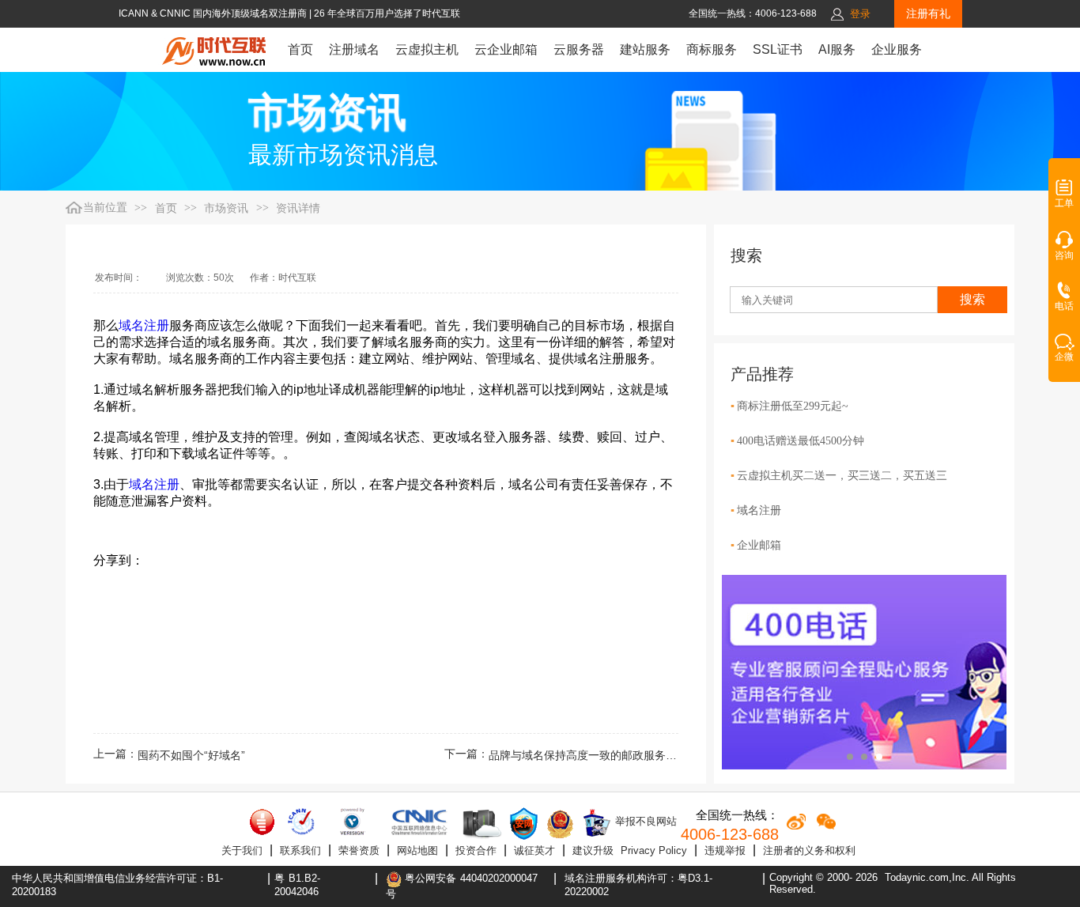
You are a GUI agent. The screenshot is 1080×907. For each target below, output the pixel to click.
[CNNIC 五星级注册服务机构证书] (262, 821)
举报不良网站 (644, 821)
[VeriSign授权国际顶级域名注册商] (354, 821)
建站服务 (645, 49)
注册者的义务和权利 (809, 850)
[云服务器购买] (479, 823)
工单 (1064, 203)
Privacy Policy (654, 850)
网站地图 (417, 850)
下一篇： (561, 756)
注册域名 (354, 49)
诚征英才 (534, 850)
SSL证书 (777, 49)
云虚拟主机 (427, 49)
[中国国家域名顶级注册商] (419, 821)
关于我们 (241, 850)
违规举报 (725, 850)
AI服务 (836, 49)
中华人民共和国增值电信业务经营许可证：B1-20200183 (117, 885)
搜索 (972, 299)
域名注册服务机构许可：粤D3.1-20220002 (638, 885)
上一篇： (169, 756)
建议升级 (593, 850)
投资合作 (476, 850)
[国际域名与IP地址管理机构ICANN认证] (301, 821)
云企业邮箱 (506, 49)
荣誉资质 (359, 850)
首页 (300, 49)
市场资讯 (226, 208)
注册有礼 (928, 13)
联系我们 (300, 850)
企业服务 (896, 49)
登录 (860, 14)
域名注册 (144, 325)
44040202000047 (499, 878)
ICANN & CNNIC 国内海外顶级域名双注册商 (214, 13)
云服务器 (578, 49)
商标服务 (711, 49)
